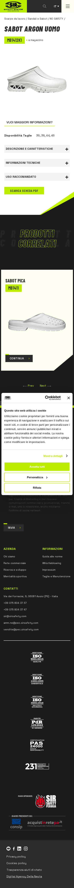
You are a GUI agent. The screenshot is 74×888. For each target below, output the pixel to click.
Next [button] (43, 386)
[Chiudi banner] (68, 398)
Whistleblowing (51, 563)
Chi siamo (9, 556)
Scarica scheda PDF (24, 191)
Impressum (49, 569)
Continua (17, 358)
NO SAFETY (56, 18)
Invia (11, 528)
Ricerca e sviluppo (15, 569)
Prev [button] (31, 386)
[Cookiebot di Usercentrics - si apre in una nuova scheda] (46, 398)
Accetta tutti (37, 466)
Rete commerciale (15, 563)
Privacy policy (16, 856)
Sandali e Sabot (37, 18)
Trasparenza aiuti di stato (24, 870)
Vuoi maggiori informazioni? (29, 122)
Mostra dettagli (53, 455)
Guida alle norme (52, 556)
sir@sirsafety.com (15, 616)
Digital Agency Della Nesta (24, 876)
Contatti (11, 588)
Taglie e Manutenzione (56, 576)
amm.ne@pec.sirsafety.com (21, 622)
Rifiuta (37, 487)
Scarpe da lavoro (14, 18)
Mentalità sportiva (15, 576)
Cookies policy (16, 863)
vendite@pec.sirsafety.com (21, 629)
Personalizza (35, 477)
